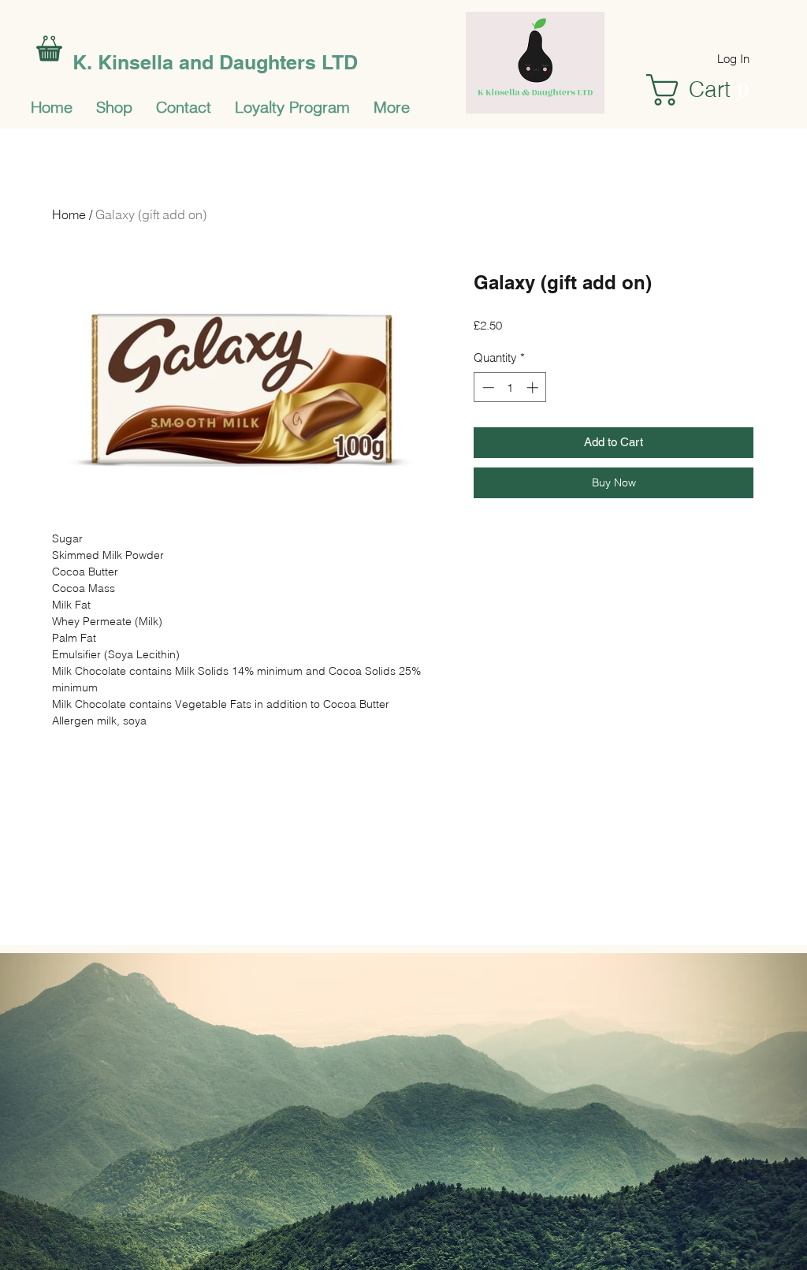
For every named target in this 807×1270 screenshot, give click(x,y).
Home (69, 214)
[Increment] (534, 387)
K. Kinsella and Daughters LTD (215, 62)
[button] (707, 90)
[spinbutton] (510, 387)
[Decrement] (486, 387)
